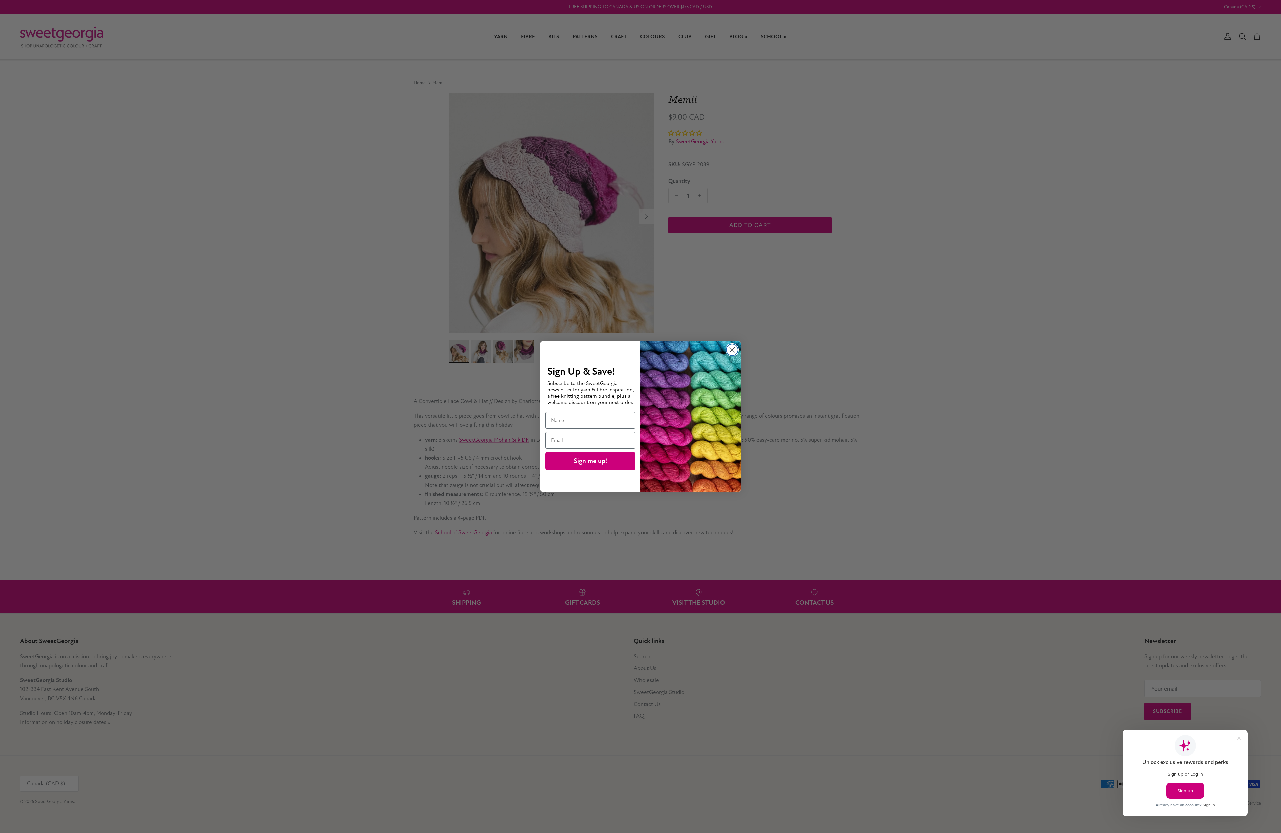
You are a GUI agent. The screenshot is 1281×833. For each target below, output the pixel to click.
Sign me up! (590, 461)
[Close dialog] (732, 350)
